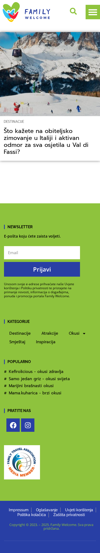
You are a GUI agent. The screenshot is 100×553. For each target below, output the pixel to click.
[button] (93, 12)
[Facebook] (13, 425)
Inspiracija (45, 342)
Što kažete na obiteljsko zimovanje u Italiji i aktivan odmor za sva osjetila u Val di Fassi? (46, 142)
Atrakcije (49, 333)
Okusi (74, 333)
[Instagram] (27, 425)
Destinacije (14, 121)
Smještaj (17, 342)
